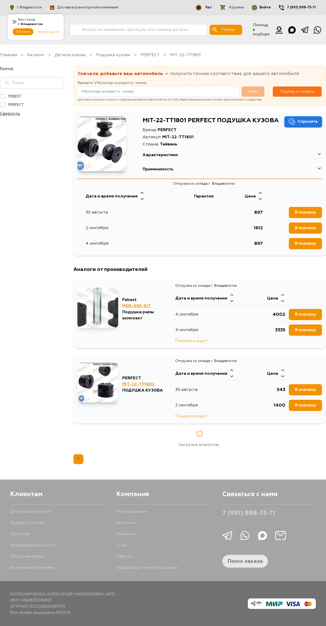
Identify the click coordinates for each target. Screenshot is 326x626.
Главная (8, 55)
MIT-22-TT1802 (138, 384)
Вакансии (126, 534)
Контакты (126, 523)
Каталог (36, 55)
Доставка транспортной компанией (87, 7)
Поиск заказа (245, 561)
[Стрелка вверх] (142, 193)
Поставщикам (131, 512)
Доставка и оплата (30, 512)
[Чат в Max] (292, 30)
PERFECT (150, 55)
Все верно (23, 31)
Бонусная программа (32, 568)
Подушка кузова (113, 55)
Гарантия (20, 534)
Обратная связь (27, 557)
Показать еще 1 (191, 341)
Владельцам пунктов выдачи (147, 568)
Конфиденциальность (33, 545)
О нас (122, 545)
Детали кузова (70, 55)
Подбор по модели (297, 91)
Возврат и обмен (27, 523)
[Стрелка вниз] (142, 199)
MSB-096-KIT (136, 306)
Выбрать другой (48, 32)
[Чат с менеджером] (279, 30)
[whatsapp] (317, 30)
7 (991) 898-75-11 (301, 7)
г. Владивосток (29, 7)
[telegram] (305, 30)
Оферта (124, 557)
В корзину (305, 212)
